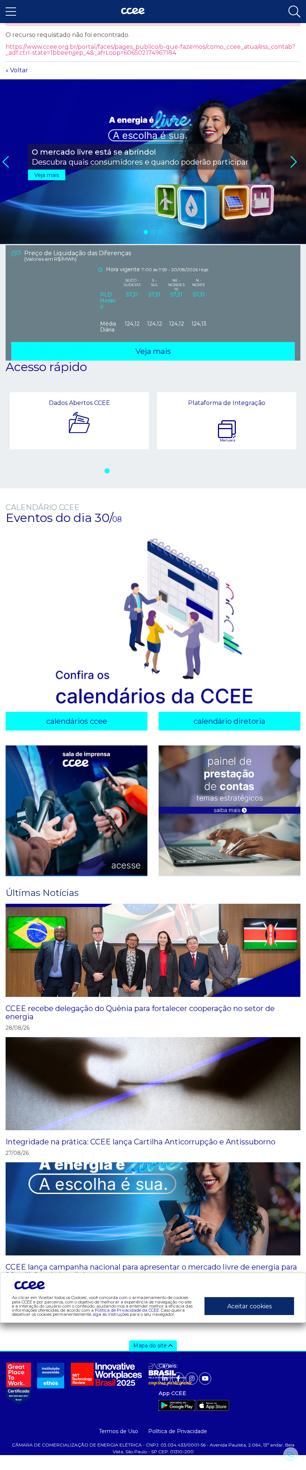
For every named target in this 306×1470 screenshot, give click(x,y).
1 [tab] (146, 232)
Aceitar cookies (249, 1306)
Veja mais (46, 175)
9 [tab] (193, 470)
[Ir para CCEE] (133, 11)
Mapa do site (150, 1345)
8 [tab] (182, 470)
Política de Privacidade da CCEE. (127, 1310)
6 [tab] (161, 470)
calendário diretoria (229, 721)
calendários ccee (76, 721)
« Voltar (17, 70)
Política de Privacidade (177, 1431)
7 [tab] (172, 470)
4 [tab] (139, 470)
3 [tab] (160, 232)
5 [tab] (150, 470)
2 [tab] (153, 232)
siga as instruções (111, 1314)
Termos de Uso (118, 1431)
